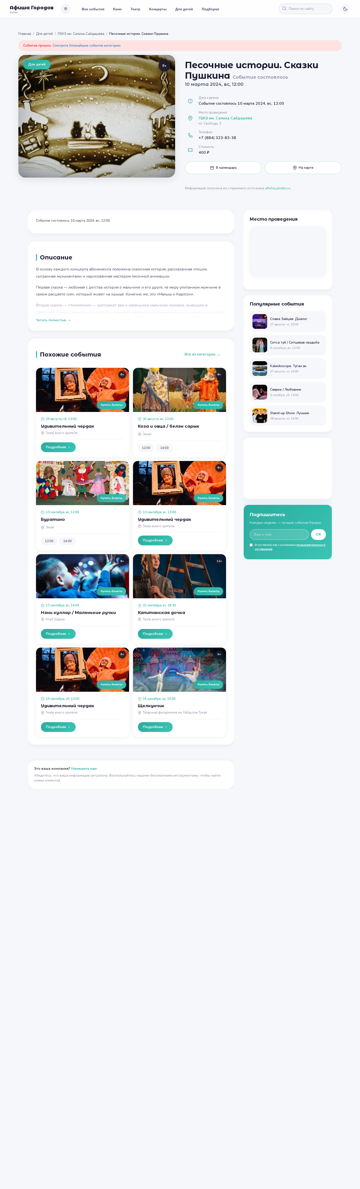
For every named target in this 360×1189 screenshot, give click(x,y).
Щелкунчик (151, 705)
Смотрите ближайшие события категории (86, 45)
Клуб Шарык (55, 619)
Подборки (210, 8)
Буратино (53, 519)
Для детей (184, 8)
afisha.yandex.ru (277, 188)
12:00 (146, 448)
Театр (135, 8)
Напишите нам (84, 768)
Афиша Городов (31, 8)
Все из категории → (202, 354)
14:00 (164, 448)
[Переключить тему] (345, 9)
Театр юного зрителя (61, 433)
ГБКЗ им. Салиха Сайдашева (81, 33)
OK (318, 534)
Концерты (158, 8)
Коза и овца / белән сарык (168, 426)
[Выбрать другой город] (65, 8)
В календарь (226, 167)
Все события (93, 8)
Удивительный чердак (67, 426)
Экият (147, 434)
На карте (306, 167)
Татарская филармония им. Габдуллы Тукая (175, 712)
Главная (24, 33)
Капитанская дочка (161, 612)
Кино (117, 8)
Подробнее (56, 447)
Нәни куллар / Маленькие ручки (78, 612)
